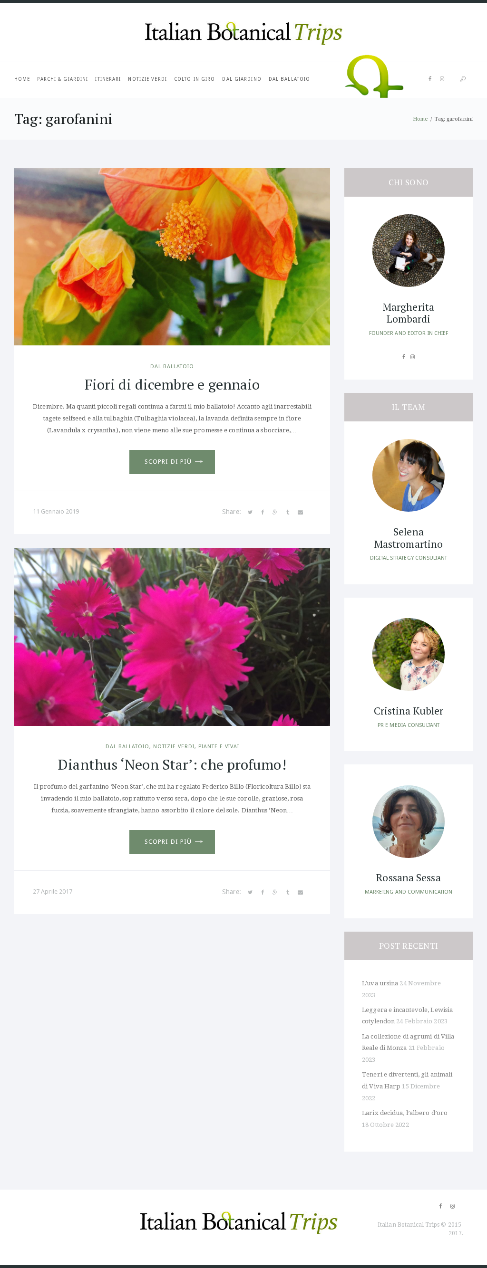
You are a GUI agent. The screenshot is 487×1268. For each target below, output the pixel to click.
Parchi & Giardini (62, 79)
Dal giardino (241, 79)
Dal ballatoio (289, 79)
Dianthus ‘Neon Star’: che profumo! (172, 764)
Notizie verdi (147, 79)
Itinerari (108, 79)
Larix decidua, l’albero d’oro (405, 1112)
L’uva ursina (380, 983)
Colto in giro (194, 79)
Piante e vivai (218, 747)
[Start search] (463, 79)
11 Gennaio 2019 (56, 511)
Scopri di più (168, 461)
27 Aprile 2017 (52, 891)
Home (22, 79)
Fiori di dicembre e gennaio (172, 384)
